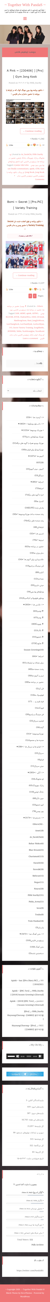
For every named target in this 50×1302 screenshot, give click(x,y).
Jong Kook (39, 172)
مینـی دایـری (37, 585)
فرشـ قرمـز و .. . (36, 701)
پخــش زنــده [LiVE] (34, 507)
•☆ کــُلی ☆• (36, 772)
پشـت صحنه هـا (36, 669)
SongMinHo (39, 327)
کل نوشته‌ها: (38, 1139)
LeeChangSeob (13, 324)
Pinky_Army (36, 901)
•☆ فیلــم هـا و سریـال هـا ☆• (31, 746)
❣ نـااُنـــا (39, 630)
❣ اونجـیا (38, 611)
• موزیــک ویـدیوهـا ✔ (33, 430)
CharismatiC (36, 856)
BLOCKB (9, 317)
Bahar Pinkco (36, 843)
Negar (39, 882)
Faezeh (38, 863)
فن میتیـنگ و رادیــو (35, 714)
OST (40, 462)
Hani (29, 320)
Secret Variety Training (23, 327)
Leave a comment (30, 338)
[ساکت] (17, 1056)
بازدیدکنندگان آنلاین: (35, 1100)
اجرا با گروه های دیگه (34, 495)
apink (32, 168)
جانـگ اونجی (21, 158)
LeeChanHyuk (26, 324)
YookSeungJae (28, 331)
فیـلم (41, 759)
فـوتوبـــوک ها (37, 695)
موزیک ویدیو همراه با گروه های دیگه (28, 443)
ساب (18, 176)
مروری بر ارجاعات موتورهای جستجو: (29, 1132)
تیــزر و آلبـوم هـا (36, 675)
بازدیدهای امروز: (37, 1107)
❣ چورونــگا (38, 624)
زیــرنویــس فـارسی (30, 161)
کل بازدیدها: (39, 1126)
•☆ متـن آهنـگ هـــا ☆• (32, 934)
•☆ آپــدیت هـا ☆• (35, 417)
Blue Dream (36, 850)
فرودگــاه (39, 708)
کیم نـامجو (19, 161)
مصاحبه (39, 579)
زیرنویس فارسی (26, 176)
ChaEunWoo (25, 317)
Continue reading (32, 131)
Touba (39, 914)
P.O (10, 327)
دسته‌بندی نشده (36, 953)
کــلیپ (39, 572)
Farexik (38, 869)
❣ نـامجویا (38, 637)
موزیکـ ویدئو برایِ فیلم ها (33, 449)
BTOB (16, 317)
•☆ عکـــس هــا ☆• (34, 604)
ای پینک (21, 172)
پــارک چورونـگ (32, 158)
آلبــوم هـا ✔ (37, 456)
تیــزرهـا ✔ (38, 540)
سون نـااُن (38, 798)
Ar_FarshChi (26, 154)
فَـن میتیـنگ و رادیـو (35, 566)
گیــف (40, 727)
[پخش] (40, 1056)
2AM (17, 313)
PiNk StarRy (37, 154)
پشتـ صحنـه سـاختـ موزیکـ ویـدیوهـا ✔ (28, 514)
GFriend (40, 317)
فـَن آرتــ (40, 688)
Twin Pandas (36, 921)
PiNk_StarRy (35, 83)
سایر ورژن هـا (37, 553)
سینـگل (39, 475)
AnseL (39, 830)
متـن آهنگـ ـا (37, 947)
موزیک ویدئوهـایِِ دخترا (33, 436)
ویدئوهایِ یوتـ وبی (35, 591)
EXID (34, 317)
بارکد (31, 334)
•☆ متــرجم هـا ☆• (34, 817)
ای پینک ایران (39, 334)
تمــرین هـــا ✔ (37, 533)
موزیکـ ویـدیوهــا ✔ (35, 734)
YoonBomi (39, 331)
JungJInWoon (38, 320)
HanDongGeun (20, 320)
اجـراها (39, 488)
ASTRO (35, 313)
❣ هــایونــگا (38, 643)
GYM (37, 168)
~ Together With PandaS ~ (25, 5)
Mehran (38, 876)
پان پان (40, 927)
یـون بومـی (34, 165)
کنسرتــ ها (39, 501)
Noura (39, 888)
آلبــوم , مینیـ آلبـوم (35, 469)
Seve (40, 908)
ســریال (39, 753)
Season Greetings (34, 650)
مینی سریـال (37, 766)
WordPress (25, 1296)
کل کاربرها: (39, 1152)
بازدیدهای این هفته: (36, 1119)
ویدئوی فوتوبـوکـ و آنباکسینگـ (31, 598)
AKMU (22, 313)
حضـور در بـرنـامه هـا (34, 309)
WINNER (12, 331)
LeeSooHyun (38, 324)
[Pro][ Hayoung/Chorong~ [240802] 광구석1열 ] (25, 1015)
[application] (25, 1056)
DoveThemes (26, 1293)
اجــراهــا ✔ (38, 482)
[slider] (11, 1056)
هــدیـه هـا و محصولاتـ (34, 740)
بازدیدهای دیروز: (37, 1113)
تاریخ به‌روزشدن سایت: (35, 1158)
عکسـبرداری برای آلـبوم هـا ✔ (31, 559)
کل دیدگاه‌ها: (38, 1145)
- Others (39, 306)
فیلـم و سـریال (37, 721)
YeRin (19, 331)
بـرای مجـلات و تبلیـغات (33, 662)
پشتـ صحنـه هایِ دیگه (34, 520)
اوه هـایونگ (38, 779)
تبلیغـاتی (38, 527)
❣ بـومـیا (23, 306)
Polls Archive (38, 1244)
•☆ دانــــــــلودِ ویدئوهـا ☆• (32, 424)
